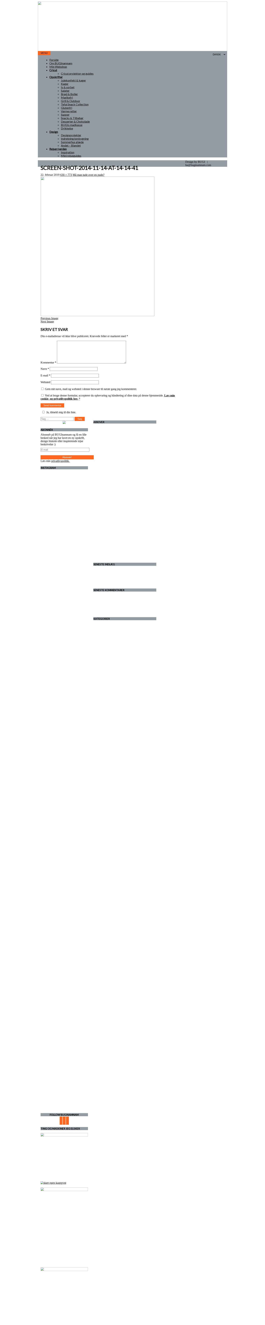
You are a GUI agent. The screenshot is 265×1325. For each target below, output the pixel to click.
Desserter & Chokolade (75, 121)
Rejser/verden (58, 149)
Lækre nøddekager (111, 576)
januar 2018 (107, 473)
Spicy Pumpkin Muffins (114, 573)
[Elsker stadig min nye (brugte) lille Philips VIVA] (48, 746)
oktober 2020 (108, 440)
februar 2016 (108, 502)
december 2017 (109, 476)
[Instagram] (67, 1121)
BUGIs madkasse (71, 125)
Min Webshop (58, 66)
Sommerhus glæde (72, 142)
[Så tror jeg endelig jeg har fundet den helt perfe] (64, 857)
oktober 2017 (108, 479)
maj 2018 (106, 466)
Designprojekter (71, 135)
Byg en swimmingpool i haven (136, 608)
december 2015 (109, 505)
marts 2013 (107, 554)
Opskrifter (56, 77)
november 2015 (109, 509)
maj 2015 (106, 528)
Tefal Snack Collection (75, 104)
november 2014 (109, 535)
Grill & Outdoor (70, 101)
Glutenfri (66, 107)
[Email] (61, 1121)
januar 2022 (107, 427)
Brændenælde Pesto (123, 599)
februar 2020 (108, 447)
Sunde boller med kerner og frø (135, 602)
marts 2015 (107, 531)
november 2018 (109, 463)
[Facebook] (64, 1121)
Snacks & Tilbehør (72, 118)
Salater (65, 90)
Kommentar (48, 362)
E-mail (45, 375)
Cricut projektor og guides (77, 73)
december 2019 (109, 450)
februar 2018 (108, 470)
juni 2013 (106, 551)
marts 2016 (107, 499)
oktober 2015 (108, 512)
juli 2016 (106, 492)
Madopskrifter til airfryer (115, 596)
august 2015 (107, 518)
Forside (54, 59)
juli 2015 (106, 522)
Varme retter (69, 111)
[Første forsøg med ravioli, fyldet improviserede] (64, 554)
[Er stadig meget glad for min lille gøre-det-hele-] (80, 494)
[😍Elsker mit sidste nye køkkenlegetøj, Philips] (80, 776)
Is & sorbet (67, 87)
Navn (45, 368)
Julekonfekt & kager (73, 80)
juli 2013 (106, 548)
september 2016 (110, 489)
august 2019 (107, 453)
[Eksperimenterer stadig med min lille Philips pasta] (80, 659)
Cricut (53, 70)
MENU (44, 53)
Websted (45, 382)
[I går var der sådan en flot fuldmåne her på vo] (48, 496)
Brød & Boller (69, 94)
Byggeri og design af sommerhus (119, 634)
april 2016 (106, 496)
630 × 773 (66, 174)
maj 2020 (106, 444)
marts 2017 (107, 486)
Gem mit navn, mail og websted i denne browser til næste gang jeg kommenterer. (91, 389)
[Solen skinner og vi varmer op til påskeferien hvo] (80, 1058)
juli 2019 (106, 457)
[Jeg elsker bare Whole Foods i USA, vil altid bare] (64, 652)
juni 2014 (106, 538)
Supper (65, 114)
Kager (65, 83)
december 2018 (109, 460)
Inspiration (67, 152)
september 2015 (110, 515)
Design (53, 131)
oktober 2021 (108, 431)
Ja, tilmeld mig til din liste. (61, 412)
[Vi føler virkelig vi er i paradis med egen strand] (64, 1067)
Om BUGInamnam (60, 63)
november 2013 (109, 544)
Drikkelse (67, 128)
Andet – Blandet (71, 145)
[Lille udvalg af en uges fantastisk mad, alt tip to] (48, 1060)
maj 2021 (106, 434)
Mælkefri (67, 97)
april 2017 (106, 483)
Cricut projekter (109, 640)
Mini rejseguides (71, 155)
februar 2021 (108, 437)
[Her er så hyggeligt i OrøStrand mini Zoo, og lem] (48, 660)
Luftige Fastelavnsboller (114, 579)
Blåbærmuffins (109, 570)
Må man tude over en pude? (88, 174)
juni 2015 (106, 525)
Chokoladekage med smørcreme (119, 583)
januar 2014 (107, 541)
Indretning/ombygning (75, 138)
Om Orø (105, 686)
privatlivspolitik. (60, 460)
